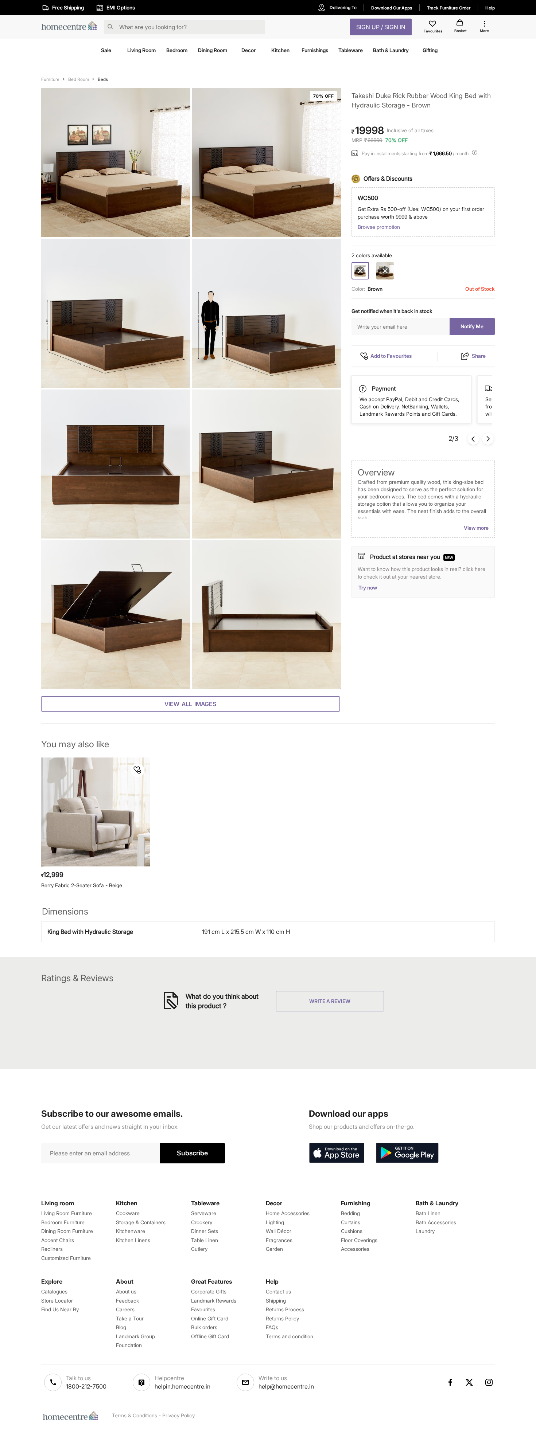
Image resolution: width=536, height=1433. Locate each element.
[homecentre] (71, 27)
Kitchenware (130, 1231)
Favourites (203, 1309)
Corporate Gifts (208, 1291)
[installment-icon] (356, 153)
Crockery (201, 1222)
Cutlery (199, 1249)
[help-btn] (475, 153)
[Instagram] (489, 1382)
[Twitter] (469, 1382)
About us (126, 1291)
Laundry (425, 1231)
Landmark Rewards (213, 1300)
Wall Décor (278, 1231)
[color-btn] (385, 270)
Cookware (128, 1213)
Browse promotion (379, 227)
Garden (274, 1249)
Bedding (350, 1213)
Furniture (50, 79)
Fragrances (279, 1240)
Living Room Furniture (66, 1213)
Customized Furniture (66, 1258)
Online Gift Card (209, 1318)
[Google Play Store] (407, 1153)
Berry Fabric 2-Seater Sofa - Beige (81, 885)
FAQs (272, 1327)
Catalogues (54, 1291)
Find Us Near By (60, 1309)
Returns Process (285, 1309)
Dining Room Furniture (67, 1231)
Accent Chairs (57, 1240)
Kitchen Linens (133, 1240)
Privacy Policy (178, 1415)
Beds (103, 79)
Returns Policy (282, 1318)
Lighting (275, 1222)
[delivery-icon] (363, 388)
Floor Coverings (359, 1240)
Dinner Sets (204, 1231)
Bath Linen (428, 1213)
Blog (121, 1327)
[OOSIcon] (385, 270)
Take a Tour (130, 1318)
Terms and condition (289, 1336)
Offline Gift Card (210, 1336)
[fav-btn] (137, 770)
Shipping (276, 1300)
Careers (125, 1309)
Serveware (203, 1213)
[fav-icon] (433, 24)
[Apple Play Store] (336, 1153)
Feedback (127, 1300)
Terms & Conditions (134, 1415)
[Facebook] (450, 1382)
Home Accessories (288, 1213)
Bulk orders (204, 1327)
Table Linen (204, 1240)
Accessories (355, 1249)
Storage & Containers (141, 1222)
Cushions (351, 1231)
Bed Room (78, 79)
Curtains (350, 1222)
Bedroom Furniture (63, 1222)
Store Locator (57, 1300)
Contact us (278, 1291)
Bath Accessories (436, 1222)
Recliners (52, 1249)
